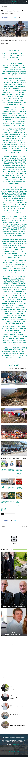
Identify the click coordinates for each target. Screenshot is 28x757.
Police (13, 632)
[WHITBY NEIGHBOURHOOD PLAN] (5, 725)
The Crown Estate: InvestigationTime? (14, 578)
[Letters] (2, 13)
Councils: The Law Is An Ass (11, 500)
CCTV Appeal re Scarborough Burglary (4, 509)
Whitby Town (12, 723)
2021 (3, 677)
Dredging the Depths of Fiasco (4, 487)
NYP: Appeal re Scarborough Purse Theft (11, 469)
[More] (19, 17)
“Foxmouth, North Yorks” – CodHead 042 (4, 469)
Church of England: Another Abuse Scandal (14, 606)
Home (2, 6)
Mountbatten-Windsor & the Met (14, 634)
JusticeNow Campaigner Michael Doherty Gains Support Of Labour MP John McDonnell (7, 529)
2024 (3, 672)
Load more (14, 730)
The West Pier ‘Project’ (15, 716)
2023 (3, 674)
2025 (3, 670)
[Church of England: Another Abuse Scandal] (14, 594)
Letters (5, 6)
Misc (14, 576)
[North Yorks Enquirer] (14, 2)
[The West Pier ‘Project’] (5, 715)
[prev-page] (2, 638)
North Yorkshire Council (15, 714)
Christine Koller (8, 514)
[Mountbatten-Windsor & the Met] (14, 622)
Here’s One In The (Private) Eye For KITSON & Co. (19, 488)
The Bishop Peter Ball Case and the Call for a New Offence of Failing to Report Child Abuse (19, 472)
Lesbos (13, 514)
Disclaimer (11, 751)
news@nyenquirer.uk (16, 744)
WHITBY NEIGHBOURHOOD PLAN (17, 725)
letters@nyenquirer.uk (14, 748)
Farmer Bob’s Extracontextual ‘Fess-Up (4, 501)
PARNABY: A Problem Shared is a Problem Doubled (18, 502)
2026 (3, 668)
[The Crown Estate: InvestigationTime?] (14, 566)
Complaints (16, 751)
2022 (3, 675)
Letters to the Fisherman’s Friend (11, 487)
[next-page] (4, 638)
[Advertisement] (14, 653)
